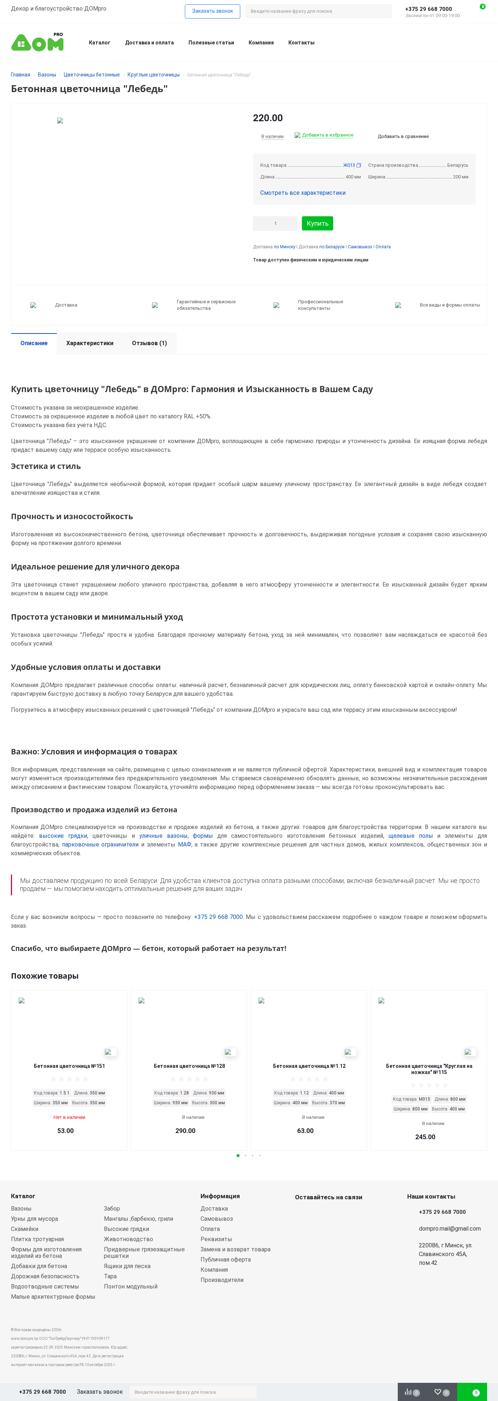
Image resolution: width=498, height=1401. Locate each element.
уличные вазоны (163, 835)
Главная (20, 75)
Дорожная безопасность (45, 1276)
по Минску (284, 246)
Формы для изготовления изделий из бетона (46, 1252)
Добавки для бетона (39, 1266)
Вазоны (47, 75)
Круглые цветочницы (154, 75)
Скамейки (24, 1229)
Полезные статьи (211, 43)
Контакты (301, 43)
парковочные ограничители (100, 844)
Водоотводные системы (45, 1286)
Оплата (383, 246)
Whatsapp (302, 1214)
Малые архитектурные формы (53, 1296)
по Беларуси (332, 246)
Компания (261, 43)
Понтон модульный (130, 1286)
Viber (320, 1214)
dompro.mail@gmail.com (450, 1228)
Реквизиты (216, 1239)
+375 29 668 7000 (428, 9)
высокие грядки (63, 835)
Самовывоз (360, 246)
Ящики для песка (127, 1266)
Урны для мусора (34, 1218)
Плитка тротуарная (37, 1239)
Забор (112, 1208)
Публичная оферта (226, 1259)
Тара (110, 1276)
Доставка (214, 1208)
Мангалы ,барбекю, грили (138, 1218)
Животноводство (128, 1239)
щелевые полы (411, 835)
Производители (222, 1279)
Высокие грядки (126, 1229)
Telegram (338, 1214)
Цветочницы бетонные (92, 75)
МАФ (184, 844)
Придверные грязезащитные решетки (144, 1252)
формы (203, 835)
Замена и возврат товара (236, 1249)
